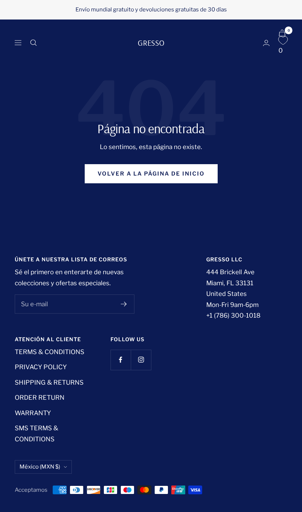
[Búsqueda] (33, 42)
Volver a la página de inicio (151, 173)
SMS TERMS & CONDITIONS (36, 433)
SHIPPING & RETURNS (49, 382)
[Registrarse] (124, 304)
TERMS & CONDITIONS (49, 352)
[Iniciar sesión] (266, 43)
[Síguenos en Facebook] (120, 360)
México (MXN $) (40, 466)
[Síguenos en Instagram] (141, 360)
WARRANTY (33, 413)
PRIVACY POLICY (41, 367)
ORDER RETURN (39, 397)
